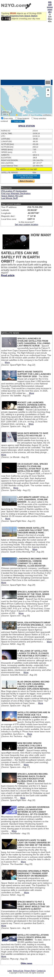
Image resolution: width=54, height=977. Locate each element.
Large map (18, 121)
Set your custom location (26, 224)
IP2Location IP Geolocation (14, 191)
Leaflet (25, 115)
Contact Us (41, 971)
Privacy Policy (30, 971)
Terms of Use (18, 971)
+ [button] (48, 90)
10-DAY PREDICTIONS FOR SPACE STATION (26, 176)
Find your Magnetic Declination (16, 193)
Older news (26, 963)
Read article (8, 275)
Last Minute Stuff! (9, 198)
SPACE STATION (26, 126)
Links (10, 971)
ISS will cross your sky (50, 7)
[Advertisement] (27, 51)
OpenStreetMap (36, 115)
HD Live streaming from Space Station (19, 15)
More (7, 362)
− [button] (48, 95)
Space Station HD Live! (12, 196)
